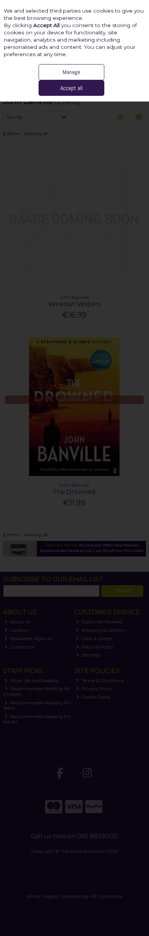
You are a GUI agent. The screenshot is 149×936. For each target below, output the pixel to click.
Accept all (71, 88)
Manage (71, 72)
